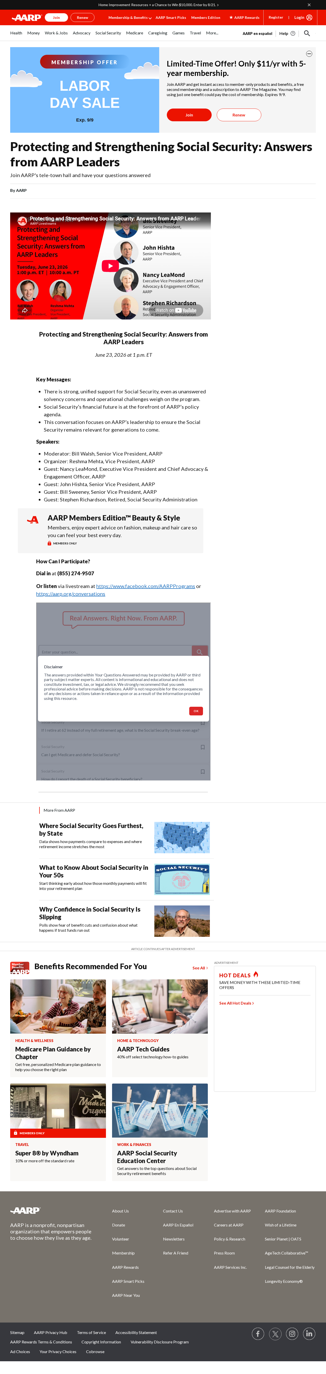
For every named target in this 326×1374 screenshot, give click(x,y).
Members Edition (205, 17)
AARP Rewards (125, 1267)
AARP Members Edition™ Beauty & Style (114, 517)
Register (276, 17)
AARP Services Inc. (230, 1267)
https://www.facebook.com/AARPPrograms (145, 586)
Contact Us (173, 1210)
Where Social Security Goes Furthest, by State (91, 829)
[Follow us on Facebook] (258, 1334)
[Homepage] (27, 17)
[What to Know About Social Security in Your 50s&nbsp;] (182, 879)
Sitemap (17, 1332)
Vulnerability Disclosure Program (160, 1341)
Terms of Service (91, 1332)
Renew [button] (82, 17)
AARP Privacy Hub (50, 1332)
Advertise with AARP (232, 1210)
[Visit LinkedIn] (309, 1334)
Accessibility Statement (136, 1332)
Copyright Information (101, 1341)
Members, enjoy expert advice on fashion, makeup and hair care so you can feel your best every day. (122, 531)
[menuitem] (16, 35)
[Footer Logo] (51, 1210)
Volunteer (120, 1238)
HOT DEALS (235, 975)
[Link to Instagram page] (292, 1334)
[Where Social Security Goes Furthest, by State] (182, 837)
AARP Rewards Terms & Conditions (41, 1341)
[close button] (309, 54)
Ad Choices (20, 1351)
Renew (239, 114)
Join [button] (56, 17)
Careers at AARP (228, 1224)
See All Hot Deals (235, 1003)
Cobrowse (95, 1351)
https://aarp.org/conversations (70, 594)
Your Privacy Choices (57, 1351)
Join (189, 114)
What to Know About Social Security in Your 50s (93, 871)
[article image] (287, 33)
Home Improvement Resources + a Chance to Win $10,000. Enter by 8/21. (157, 5)
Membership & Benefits (128, 17)
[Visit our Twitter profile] (275, 1334)
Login (299, 17)
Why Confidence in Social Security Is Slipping (89, 913)
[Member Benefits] (22, 968)
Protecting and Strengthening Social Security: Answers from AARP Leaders (161, 154)
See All (199, 967)
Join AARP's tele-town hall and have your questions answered (80, 175)
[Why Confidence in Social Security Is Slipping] (182, 921)
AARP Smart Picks (171, 17)
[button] (307, 33)
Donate (118, 1224)
